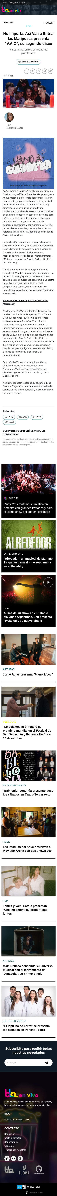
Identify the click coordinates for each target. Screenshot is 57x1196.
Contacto (9, 1145)
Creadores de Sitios (36, 1192)
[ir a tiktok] (7, 1158)
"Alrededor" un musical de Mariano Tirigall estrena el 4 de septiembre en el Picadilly (28, 562)
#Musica (9, 422)
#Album (9, 417)
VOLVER (49, 22)
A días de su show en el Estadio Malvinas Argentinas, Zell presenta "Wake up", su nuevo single (28, 616)
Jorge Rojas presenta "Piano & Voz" (28, 674)
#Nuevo (37, 417)
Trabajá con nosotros (15, 1149)
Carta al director (12, 1138)
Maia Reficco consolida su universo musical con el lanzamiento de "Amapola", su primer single (28, 969)
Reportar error (11, 1141)
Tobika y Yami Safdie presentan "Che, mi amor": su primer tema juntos (25, 909)
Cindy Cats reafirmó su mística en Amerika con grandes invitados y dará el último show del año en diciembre (28, 507)
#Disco (23, 417)
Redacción (9, 1134)
